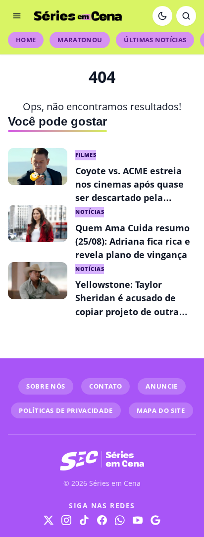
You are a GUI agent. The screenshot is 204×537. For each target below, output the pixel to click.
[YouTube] (138, 520)
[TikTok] (84, 520)
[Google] (155, 520)
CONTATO (105, 386)
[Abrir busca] (186, 16)
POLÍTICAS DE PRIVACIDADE (66, 410)
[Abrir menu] (17, 16)
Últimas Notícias (155, 39)
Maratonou (79, 39)
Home (26, 39)
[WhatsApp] (120, 520)
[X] (48, 520)
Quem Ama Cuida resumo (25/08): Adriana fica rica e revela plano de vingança (132, 241)
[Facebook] (102, 520)
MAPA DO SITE (161, 410)
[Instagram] (66, 520)
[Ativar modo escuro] (162, 16)
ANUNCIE (162, 386)
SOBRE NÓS (45, 386)
